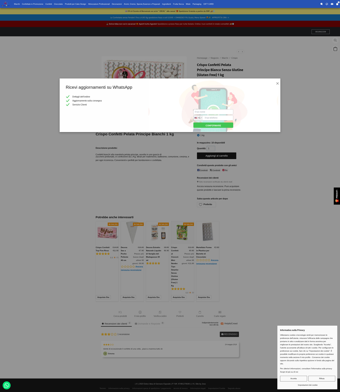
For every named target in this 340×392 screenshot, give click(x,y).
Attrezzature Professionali (99, 4)
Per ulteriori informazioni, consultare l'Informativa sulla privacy (306, 368)
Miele (188, 4)
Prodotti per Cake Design (75, 4)
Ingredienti (166, 4)
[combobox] (198, 117)
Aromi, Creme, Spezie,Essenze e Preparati (142, 4)
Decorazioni (117, 4)
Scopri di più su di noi (289, 372)
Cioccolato (58, 4)
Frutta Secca (178, 4)
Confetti (48, 4)
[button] (293, 378)
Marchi (17, 4)
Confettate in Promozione (32, 4)
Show (337, 196)
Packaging (197, 4)
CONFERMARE (213, 125)
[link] (307, 384)
